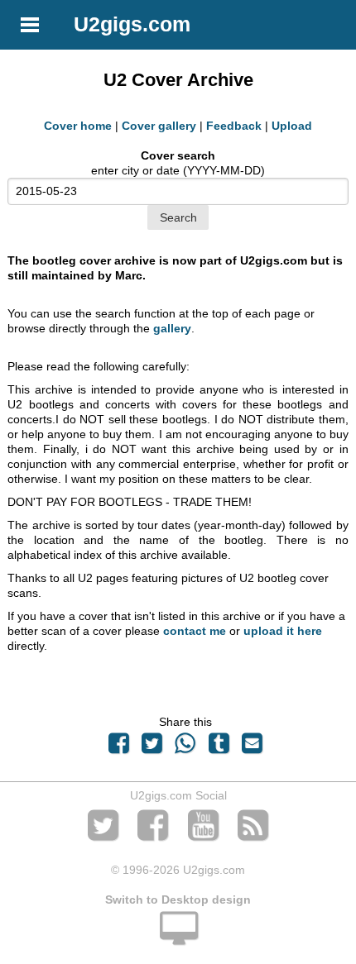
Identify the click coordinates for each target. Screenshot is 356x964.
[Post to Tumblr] (218, 747)
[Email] (251, 747)
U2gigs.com (132, 24)
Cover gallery (159, 125)
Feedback (234, 125)
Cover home (78, 125)
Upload (292, 125)
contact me (194, 630)
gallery (172, 328)
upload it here (282, 630)
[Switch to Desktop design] (178, 937)
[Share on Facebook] (118, 747)
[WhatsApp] (185, 747)
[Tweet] (152, 747)
